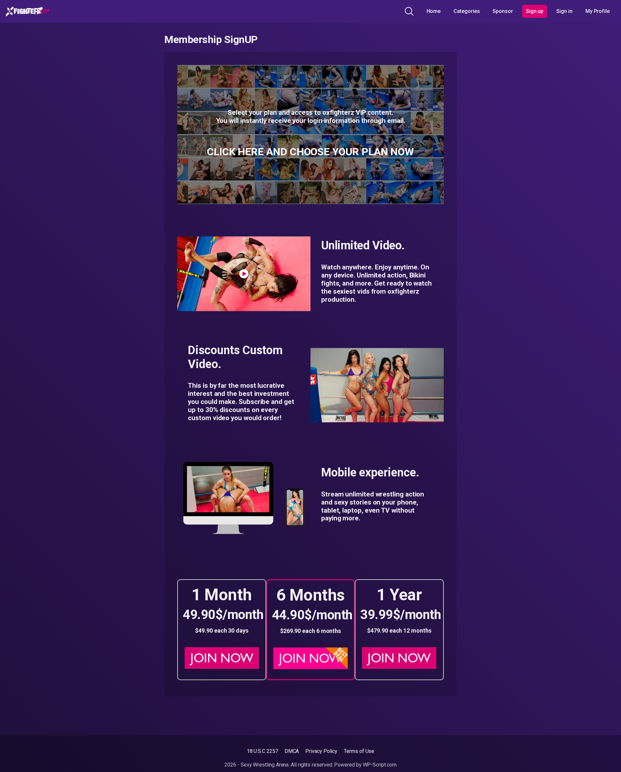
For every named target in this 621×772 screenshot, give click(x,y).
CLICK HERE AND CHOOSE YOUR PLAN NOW (310, 152)
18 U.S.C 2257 (262, 751)
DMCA (292, 751)
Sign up (534, 11)
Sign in (564, 11)
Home (434, 11)
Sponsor (503, 11)
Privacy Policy (321, 751)
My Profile (597, 11)
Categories (466, 11)
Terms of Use (359, 751)
